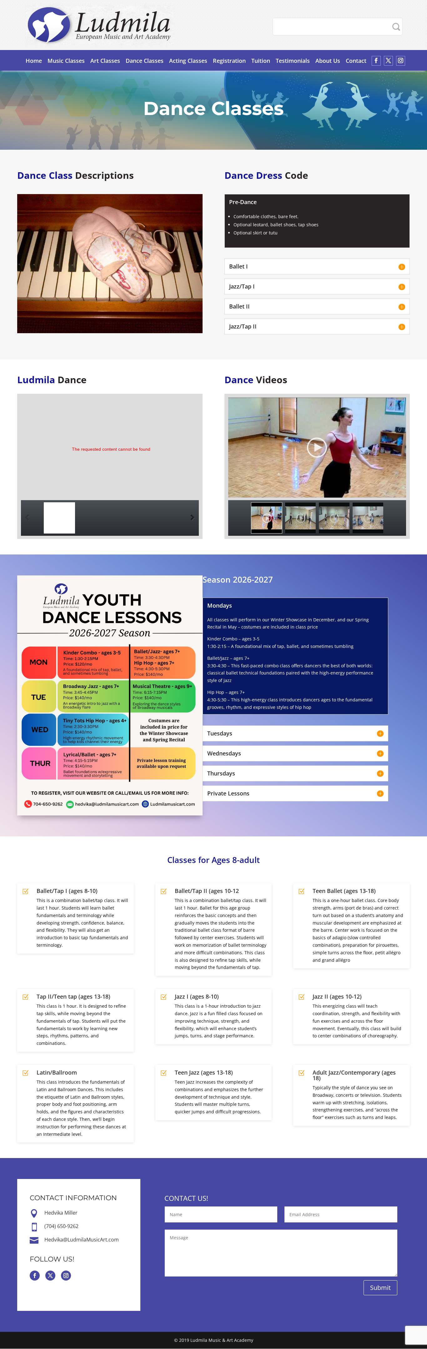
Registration (229, 60)
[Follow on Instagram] (66, 1276)
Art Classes (105, 60)
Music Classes (66, 60)
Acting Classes (188, 60)
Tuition (260, 60)
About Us (327, 60)
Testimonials (293, 60)
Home (34, 60)
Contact (356, 60)
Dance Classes (144, 60)
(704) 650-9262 (61, 1226)
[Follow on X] (50, 1276)
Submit (380, 1287)
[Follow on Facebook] (35, 1276)
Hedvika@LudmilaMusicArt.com (81, 1239)
